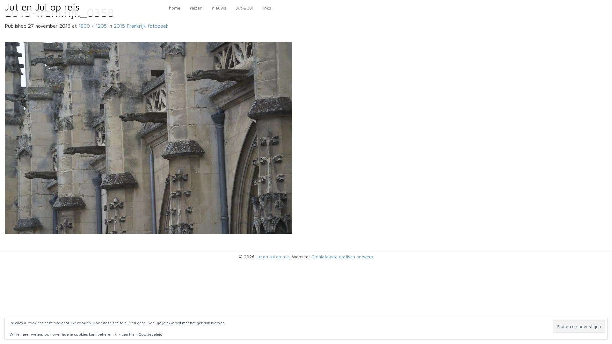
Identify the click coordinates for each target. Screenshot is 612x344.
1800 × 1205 (92, 26)
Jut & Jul (244, 8)
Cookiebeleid (150, 334)
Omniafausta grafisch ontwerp (342, 256)
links (266, 8)
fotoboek (141, 26)
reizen (196, 8)
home (174, 8)
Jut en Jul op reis (42, 6)
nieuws (219, 8)
